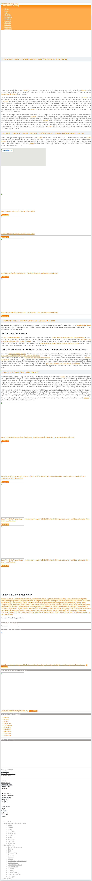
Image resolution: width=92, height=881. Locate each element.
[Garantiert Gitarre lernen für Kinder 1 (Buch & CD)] (12, 209)
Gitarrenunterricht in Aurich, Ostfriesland (71, 601)
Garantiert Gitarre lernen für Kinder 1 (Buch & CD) (18, 211)
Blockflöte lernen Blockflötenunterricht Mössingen (45, 603)
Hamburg (11, 857)
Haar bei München (7, 599)
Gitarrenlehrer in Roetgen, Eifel (24, 599)
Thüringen (11, 877)
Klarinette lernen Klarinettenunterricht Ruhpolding (27, 611)
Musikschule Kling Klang (11, 6)
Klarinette (7, 23)
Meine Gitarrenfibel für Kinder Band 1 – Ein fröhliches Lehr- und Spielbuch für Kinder (29, 273)
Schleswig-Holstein (14, 875)
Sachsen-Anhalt (13, 873)
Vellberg (46, 609)
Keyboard (7, 21)
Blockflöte (7, 15)
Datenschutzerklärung (8, 774)
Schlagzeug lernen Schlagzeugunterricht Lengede (65, 609)
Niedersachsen (13, 863)
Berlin (10, 851)
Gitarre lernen (5, 794)
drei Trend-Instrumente (12, 338)
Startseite (7, 821)
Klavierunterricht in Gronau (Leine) (74, 603)
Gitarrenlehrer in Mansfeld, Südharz (63, 613)
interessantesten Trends (17, 354)
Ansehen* (5, 215)
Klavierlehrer (5, 787)
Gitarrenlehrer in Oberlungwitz (28, 607)
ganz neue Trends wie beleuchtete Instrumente (63, 364)
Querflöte (7, 19)
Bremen (10, 855)
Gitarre (6, 11)
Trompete (7, 25)
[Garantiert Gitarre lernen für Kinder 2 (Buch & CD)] (12, 232)
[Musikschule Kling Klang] (9, 4)
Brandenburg (12, 853)
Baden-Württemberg (15, 847)
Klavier (6, 9)
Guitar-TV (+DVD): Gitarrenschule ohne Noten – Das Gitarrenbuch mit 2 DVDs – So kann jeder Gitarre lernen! (37, 437)
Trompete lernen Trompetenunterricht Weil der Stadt (19, 605)
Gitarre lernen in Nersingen (67, 607)
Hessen (10, 859)
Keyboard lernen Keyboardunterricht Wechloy (50, 599)
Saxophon (7, 27)
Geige (6, 13)
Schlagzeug (8, 17)
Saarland (11, 869)
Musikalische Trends (84, 325)
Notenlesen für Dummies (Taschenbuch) (14, 711)
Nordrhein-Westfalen (15, 865)
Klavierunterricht (6, 785)
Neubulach (41, 605)
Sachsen (11, 871)
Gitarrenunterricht (7, 796)
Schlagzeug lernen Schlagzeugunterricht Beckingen (23, 601)
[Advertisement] (46, 43)
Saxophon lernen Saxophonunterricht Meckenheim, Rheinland (30, 613)
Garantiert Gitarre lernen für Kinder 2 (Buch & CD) (18, 234)
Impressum (5, 772)
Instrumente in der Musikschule (15, 823)
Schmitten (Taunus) (10, 607)
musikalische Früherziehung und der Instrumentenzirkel (20, 356)
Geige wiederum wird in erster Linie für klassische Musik (59, 343)
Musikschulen (5, 807)
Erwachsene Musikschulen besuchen (37, 358)
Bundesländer (9, 845)
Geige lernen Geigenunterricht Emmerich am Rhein (25, 609)
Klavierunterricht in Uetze (70, 605)
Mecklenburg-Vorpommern (17, 861)
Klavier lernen (5, 783)
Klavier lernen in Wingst (49, 601)
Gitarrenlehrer (6, 798)
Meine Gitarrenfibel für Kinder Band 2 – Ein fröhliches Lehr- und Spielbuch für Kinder (29, 312)
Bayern (10, 849)
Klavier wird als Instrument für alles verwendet (68, 338)
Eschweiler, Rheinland (52, 611)
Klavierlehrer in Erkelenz (53, 605)
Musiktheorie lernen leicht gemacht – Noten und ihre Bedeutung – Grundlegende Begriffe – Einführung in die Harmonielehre (43, 665)
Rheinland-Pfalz (13, 867)
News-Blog (8, 29)
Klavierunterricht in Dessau (48, 607)
